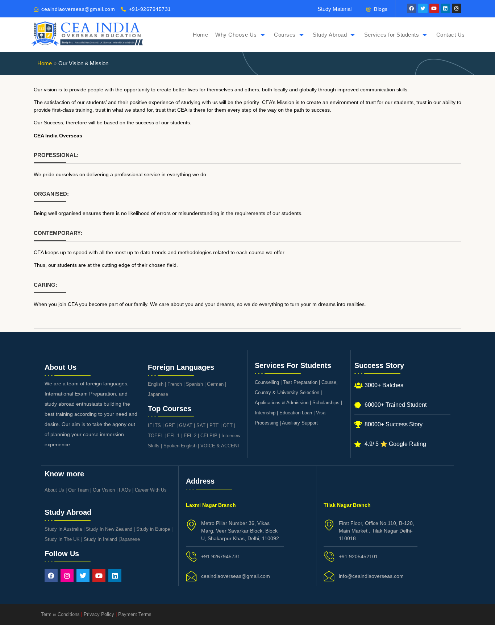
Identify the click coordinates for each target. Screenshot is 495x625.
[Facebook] (411, 8)
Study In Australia (63, 529)
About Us (54, 490)
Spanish (194, 384)
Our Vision (104, 490)
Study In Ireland (100, 539)
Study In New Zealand (109, 529)
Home (200, 35)
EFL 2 (190, 435)
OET (228, 425)
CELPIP (208, 435)
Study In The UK (62, 539)
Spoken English (179, 445)
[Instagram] (456, 8)
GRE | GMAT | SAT (185, 425)
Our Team (78, 490)
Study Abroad (330, 35)
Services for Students (391, 35)
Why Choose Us (236, 35)
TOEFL (155, 435)
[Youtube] (434, 8)
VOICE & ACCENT (220, 445)
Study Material (334, 9)
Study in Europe (153, 529)
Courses (285, 35)
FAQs (125, 490)
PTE (214, 425)
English (155, 384)
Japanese (158, 394)
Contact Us (450, 35)
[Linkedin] (445, 8)
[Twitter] (423, 8)
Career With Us (151, 490)
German (215, 384)
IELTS (154, 425)
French (174, 384)
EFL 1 (173, 435)
